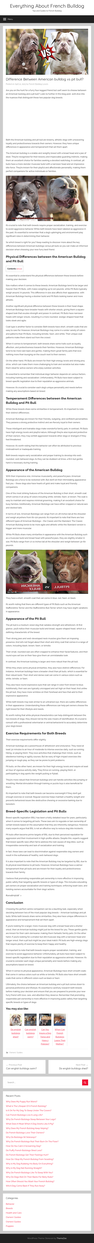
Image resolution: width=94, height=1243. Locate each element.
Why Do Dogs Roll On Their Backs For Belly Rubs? (29, 1177)
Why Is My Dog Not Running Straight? (24, 1168)
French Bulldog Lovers (38, 84)
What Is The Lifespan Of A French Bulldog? (26, 1106)
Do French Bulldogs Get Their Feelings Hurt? (27, 1155)
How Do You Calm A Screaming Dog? (23, 1146)
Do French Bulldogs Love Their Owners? (25, 1132)
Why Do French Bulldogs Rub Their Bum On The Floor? (32, 1141)
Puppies (10, 1226)
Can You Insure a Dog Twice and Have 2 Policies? (45, 1036)
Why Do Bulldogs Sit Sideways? (21, 1137)
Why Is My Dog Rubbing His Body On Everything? (29, 1163)
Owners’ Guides (13, 1221)
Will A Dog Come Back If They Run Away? (25, 1186)
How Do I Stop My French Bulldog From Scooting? (30, 1159)
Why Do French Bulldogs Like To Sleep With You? (29, 1172)
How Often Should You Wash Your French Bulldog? (30, 1181)
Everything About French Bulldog (47, 6)
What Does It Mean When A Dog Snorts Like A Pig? (30, 1124)
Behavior (10, 1204)
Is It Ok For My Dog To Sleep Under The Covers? (28, 1110)
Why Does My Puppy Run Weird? (21, 1101)
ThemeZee (61, 1238)
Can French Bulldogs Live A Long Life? (24, 1115)
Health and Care (14, 1213)
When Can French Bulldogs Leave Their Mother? (59, 1036)
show (19, 269)
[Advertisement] (47, 119)
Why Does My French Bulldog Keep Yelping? (27, 1128)
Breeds (9, 1208)
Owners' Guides (16, 1052)
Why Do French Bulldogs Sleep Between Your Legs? (31, 1119)
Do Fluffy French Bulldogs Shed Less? (24, 1150)
